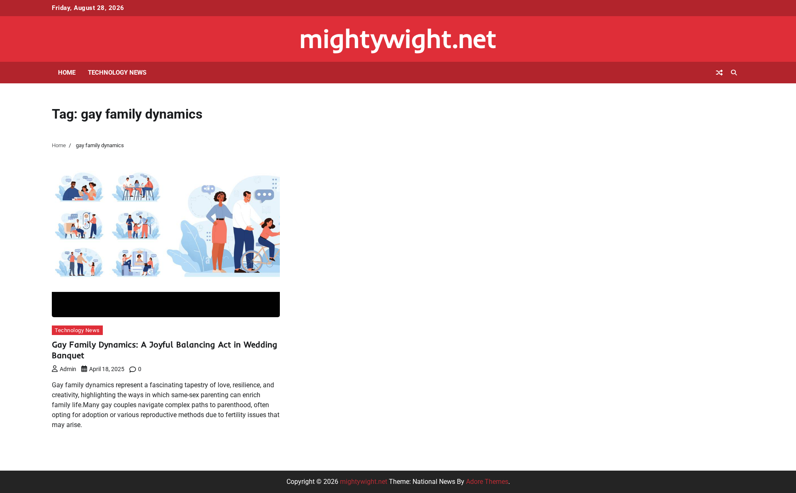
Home (66, 72)
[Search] (734, 72)
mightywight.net (398, 38)
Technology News (117, 72)
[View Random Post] (719, 72)
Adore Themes (487, 482)
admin (68, 369)
